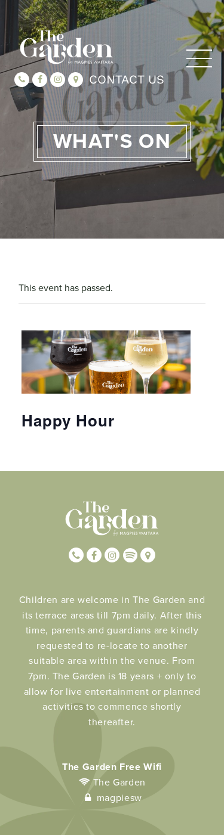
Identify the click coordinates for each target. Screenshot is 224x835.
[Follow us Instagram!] (57, 79)
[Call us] (21, 79)
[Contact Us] (75, 79)
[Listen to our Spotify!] (129, 555)
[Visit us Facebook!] (39, 79)
